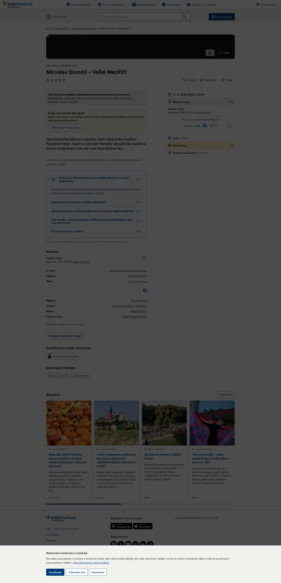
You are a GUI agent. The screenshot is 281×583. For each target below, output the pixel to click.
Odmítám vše (76, 572)
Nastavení (98, 572)
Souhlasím (55, 572)
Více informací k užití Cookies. (91, 562)
